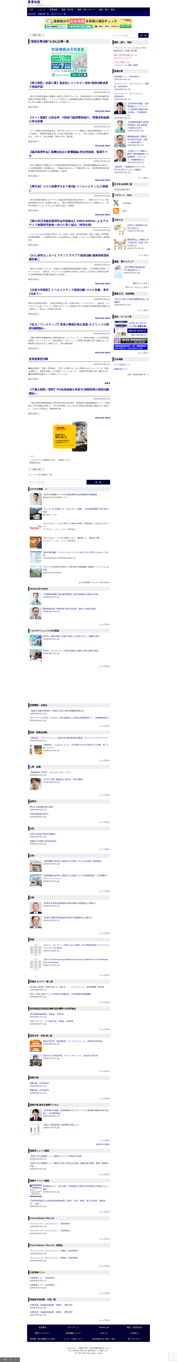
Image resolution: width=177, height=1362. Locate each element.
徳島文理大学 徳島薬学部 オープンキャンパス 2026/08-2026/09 (72, 1041)
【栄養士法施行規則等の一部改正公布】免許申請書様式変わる (57, 711)
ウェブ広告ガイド (121, 365)
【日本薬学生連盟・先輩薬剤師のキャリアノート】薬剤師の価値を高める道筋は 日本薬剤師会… (137, 109)
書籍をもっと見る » (141, 283)
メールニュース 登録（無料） (127, 65)
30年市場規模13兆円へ (39, 814)
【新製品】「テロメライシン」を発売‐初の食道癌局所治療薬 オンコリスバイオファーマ (68, 738)
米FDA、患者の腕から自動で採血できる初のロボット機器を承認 (71, 636)
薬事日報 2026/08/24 (39, 1083)
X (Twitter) (127, 203)
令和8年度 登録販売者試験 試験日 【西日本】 (51, 1312)
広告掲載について (73, 1333)
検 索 (98, 482)
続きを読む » (33, 107)
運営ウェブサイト (42, 1333)
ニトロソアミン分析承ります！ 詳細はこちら (50, 460)
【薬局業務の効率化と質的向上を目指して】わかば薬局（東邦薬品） (73, 861)
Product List (104, 1327)
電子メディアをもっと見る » (137, 287)
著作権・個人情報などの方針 (42, 1339)
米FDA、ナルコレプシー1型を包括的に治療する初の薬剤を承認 (70, 651)
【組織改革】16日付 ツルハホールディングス (50, 772)
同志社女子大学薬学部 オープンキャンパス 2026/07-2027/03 (70, 1056)
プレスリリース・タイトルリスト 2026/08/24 (50, 1224)
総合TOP (32, 14)
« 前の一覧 (36, 35)
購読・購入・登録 (107, 10)
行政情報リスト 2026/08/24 (42, 1278)
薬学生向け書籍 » (103, 1144)
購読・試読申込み (134, 1327)
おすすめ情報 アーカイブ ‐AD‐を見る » (94, 582)
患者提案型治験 (38, 358)
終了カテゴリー (134, 1339)
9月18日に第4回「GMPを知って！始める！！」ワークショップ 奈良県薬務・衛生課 (67, 987)
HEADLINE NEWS (102, 111)
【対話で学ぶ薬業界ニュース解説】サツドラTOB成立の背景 (56, 1156)
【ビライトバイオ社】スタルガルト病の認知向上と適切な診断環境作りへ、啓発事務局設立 (69, 718)
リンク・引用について (73, 1339)
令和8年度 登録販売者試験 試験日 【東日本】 (51, 1305)
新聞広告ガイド (121, 369)
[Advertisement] (69, 686)
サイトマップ (73, 1327)
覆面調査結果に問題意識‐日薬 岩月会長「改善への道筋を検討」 (70, 609)
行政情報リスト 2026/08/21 (42, 1285)
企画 (108, 249)
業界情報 (53, 10)
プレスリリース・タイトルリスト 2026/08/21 (50, 1231)
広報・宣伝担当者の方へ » (138, 374)
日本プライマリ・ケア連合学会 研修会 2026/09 (51, 1021)
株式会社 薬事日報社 (88, 1351)
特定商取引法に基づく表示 (103, 1339)
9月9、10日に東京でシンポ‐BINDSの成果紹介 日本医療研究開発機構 (60, 994)
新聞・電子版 (67, 10)
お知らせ (104, 1333)
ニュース (41, 10)
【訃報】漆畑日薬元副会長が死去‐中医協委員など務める (67, 918)
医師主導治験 (39, 41)
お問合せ (134, 1333)
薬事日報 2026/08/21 (39, 1090)
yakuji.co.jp (71, 1348)
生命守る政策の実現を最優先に (43, 834)
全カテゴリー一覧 (58, 14)
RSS (125, 211)
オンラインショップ (122, 58)
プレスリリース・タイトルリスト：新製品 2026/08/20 (54, 1258)
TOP (31, 10)
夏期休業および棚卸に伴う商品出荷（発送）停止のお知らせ (137, 242)
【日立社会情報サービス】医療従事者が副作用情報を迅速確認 (70, 495)
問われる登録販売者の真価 (41, 807)
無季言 (107, 383)
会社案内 (42, 1327)
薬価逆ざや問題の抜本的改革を (43, 841)
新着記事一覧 (43, 14)
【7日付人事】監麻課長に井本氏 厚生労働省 (63, 779)
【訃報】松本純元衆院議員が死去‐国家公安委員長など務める (69, 903)
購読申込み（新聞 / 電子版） (126, 51)
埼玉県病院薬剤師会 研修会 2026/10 (47, 1014)
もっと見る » (105, 624)
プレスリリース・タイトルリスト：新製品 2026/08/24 (54, 1251)
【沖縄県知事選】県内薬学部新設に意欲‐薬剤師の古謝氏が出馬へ (71, 594)
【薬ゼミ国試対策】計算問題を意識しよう (61, 1125)
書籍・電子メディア (86, 10)
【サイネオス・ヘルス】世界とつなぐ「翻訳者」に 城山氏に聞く (72, 538)
